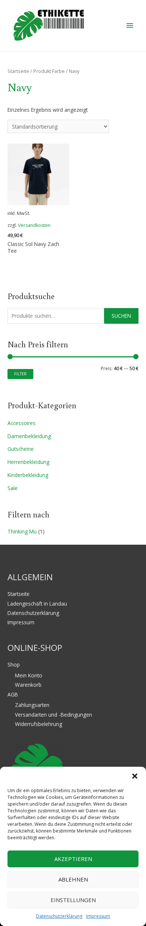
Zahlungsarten (32, 704)
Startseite (18, 71)
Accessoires (21, 423)
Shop (13, 664)
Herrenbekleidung (28, 461)
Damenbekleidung (29, 436)
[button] (135, 776)
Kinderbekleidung (27, 475)
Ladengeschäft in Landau (37, 603)
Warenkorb (28, 684)
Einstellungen (73, 900)
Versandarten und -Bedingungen (53, 714)
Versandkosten (34, 225)
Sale (12, 488)
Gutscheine (20, 448)
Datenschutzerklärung (59, 916)
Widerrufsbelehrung (38, 723)
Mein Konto (28, 675)
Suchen (121, 315)
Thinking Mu (22, 531)
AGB (12, 694)
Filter (20, 373)
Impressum (98, 916)
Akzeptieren (73, 858)
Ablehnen (73, 879)
